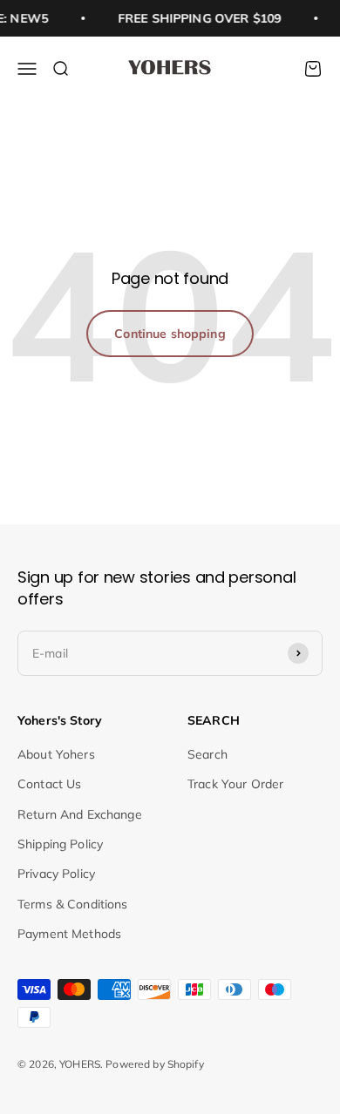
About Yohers (56, 754)
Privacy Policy (56, 873)
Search (207, 754)
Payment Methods (69, 934)
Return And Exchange (79, 814)
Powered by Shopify (154, 1063)
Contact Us (49, 784)
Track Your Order (235, 784)
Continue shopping (169, 333)
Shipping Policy (60, 844)
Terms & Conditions (72, 904)
